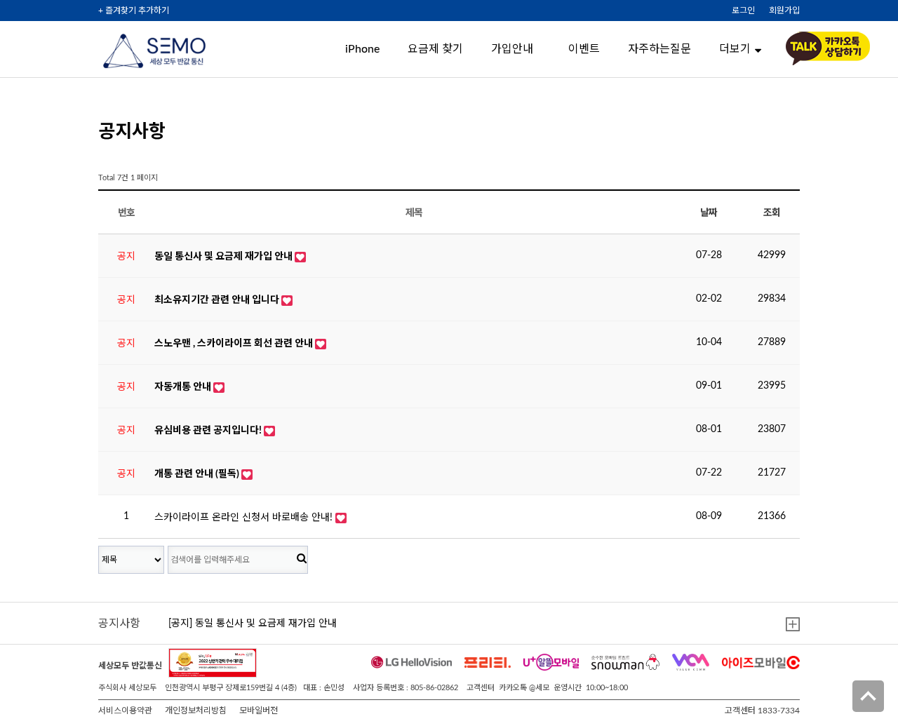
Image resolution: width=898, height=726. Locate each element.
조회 (771, 213)
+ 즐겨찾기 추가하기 (133, 10)
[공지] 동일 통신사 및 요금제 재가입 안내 (252, 623)
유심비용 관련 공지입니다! (209, 431)
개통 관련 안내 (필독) (197, 474)
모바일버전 (258, 710)
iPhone (362, 49)
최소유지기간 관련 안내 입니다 (217, 300)
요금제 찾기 (435, 49)
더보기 (735, 49)
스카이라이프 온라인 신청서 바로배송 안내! (244, 518)
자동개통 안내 (183, 387)
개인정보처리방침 (196, 710)
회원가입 (784, 10)
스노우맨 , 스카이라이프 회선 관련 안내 (234, 344)
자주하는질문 (659, 49)
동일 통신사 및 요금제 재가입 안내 (224, 257)
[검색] (302, 559)
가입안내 (512, 49)
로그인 (743, 10)
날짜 (708, 213)
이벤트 (584, 49)
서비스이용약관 (125, 710)
